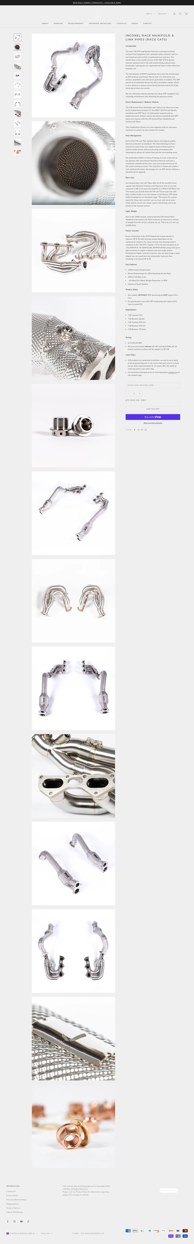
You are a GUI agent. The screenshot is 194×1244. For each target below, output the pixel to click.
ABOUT (45, 23)
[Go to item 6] (17, 85)
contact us (172, 372)
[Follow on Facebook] (7, 1221)
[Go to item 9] (17, 113)
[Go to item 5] (17, 75)
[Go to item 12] (17, 142)
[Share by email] (146, 430)
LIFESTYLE (121, 23)
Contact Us (10, 1191)
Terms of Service (13, 1208)
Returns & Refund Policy (16, 1200)
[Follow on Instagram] (14, 1221)
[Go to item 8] (17, 104)
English (162, 14)
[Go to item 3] (17, 56)
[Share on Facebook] (135, 430)
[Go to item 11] (17, 132)
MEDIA (135, 23)
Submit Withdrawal (14, 1212)
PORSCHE (58, 23)
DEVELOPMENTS (76, 23)
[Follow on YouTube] (21, 1221)
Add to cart (152, 409)
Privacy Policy (12, 1195)
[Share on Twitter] (138, 430)
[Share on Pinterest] (142, 430)
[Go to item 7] (17, 94)
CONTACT (147, 23)
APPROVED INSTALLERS (100, 23)
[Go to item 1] (17, 37)
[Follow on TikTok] (28, 1221)
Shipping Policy (12, 1204)
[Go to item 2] (17, 47)
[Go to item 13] (17, 152)
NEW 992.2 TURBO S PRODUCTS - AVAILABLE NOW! (97, 3)
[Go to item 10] (17, 123)
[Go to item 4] (17, 66)
